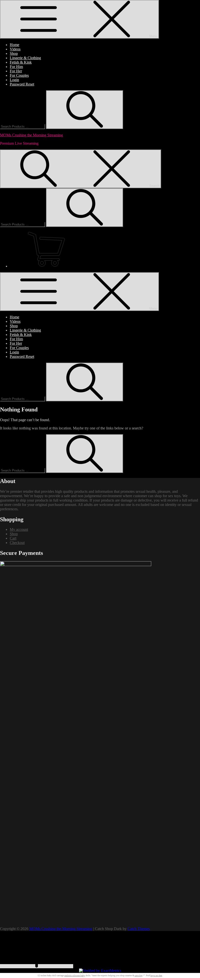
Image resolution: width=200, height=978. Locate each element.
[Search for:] (23, 126)
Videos (15, 49)
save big (138, 975)
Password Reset (22, 84)
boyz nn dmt (156, 975)
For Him (16, 67)
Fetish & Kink (21, 62)
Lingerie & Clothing (25, 58)
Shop (14, 53)
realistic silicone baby (74, 975)
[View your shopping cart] (105, 249)
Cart (13, 538)
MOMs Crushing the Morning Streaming (31, 135)
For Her (16, 71)
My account (19, 529)
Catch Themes (139, 929)
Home (14, 45)
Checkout (17, 543)
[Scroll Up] (36, 966)
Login (14, 80)
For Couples (19, 75)
